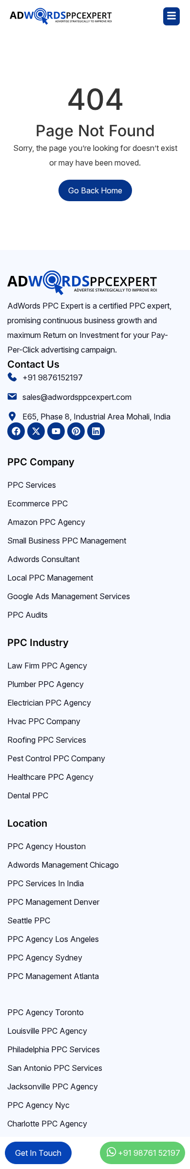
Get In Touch (38, 1153)
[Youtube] (56, 431)
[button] (146, 16)
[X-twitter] (36, 431)
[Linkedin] (96, 431)
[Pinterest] (76, 431)
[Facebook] (16, 431)
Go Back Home (95, 190)
